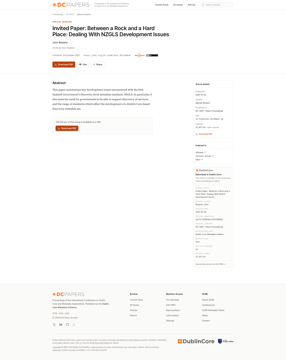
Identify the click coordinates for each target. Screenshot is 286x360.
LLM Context (172, 315)
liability (87, 347)
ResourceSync (173, 310)
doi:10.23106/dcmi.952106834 (209, 219)
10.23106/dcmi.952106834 (208, 119)
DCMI (75, 347)
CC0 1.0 (78, 343)
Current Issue (161, 4)
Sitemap (170, 320)
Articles (191, 4)
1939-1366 (64, 313)
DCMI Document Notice (100, 343)
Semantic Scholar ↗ (205, 156)
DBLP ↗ (199, 159)
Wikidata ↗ (201, 152)
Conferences (208, 305)
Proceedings (57, 14)
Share (99, 64)
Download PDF (65, 64)
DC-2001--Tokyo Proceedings (209, 111)
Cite (85, 64)
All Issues (178, 4)
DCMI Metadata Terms (213, 310)
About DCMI (208, 299)
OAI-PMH (170, 305)
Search (133, 315)
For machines (172, 299)
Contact (206, 320)
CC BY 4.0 (200, 127)
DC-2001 (70, 14)
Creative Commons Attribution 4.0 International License (123, 340)
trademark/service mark (100, 347)
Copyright (56, 347)
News (205, 315)
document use (121, 347)
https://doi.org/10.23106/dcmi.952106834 (107, 55)
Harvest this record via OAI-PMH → (211, 264)
